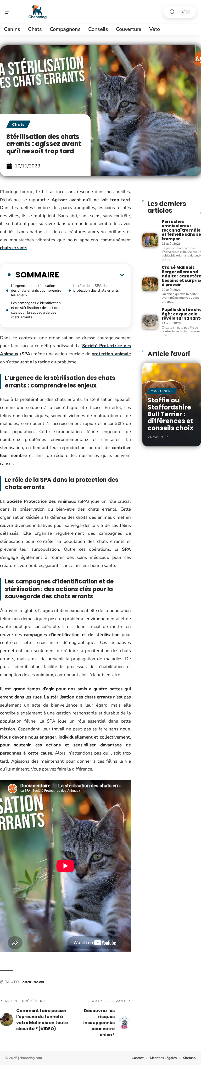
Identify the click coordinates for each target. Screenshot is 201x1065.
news (39, 982)
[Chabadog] (37, 12)
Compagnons (162, 391)
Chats (18, 124)
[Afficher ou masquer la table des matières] (91, 274)
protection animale (111, 354)
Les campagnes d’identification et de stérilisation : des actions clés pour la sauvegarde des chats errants (36, 310)
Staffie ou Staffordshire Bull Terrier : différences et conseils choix (170, 414)
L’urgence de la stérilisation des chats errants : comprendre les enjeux (36, 290)
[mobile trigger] (9, 12)
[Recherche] (172, 12)
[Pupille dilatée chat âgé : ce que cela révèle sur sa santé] (150, 322)
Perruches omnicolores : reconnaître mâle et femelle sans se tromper (181, 230)
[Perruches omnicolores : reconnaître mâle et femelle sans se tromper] (150, 240)
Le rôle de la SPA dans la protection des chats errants (96, 288)
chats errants (13, 248)
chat (27, 982)
